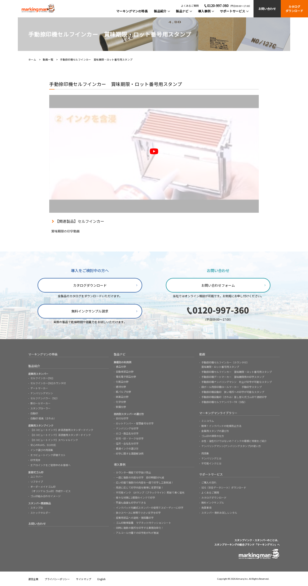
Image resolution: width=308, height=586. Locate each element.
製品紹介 (160, 11)
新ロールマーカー (40, 403)
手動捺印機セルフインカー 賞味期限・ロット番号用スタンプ (236, 371)
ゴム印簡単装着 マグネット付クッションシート (143, 522)
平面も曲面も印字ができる (131, 502)
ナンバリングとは (211, 458)
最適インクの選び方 (127, 448)
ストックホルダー (40, 512)
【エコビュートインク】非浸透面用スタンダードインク (61, 430)
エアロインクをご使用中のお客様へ (50, 465)
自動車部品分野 (124, 371)
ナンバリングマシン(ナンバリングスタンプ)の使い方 (231, 446)
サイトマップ (83, 579)
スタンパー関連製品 (39, 503)
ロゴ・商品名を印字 (127, 433)
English (101, 579)
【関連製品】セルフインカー (79, 221)
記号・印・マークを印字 (130, 438)
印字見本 (35, 460)
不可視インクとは (211, 463)
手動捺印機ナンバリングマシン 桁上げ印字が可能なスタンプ (236, 382)
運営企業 (33, 579)
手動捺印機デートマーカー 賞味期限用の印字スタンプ (232, 377)
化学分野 (121, 401)
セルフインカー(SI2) (41, 378)
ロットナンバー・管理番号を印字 (135, 423)
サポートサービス (232, 11)
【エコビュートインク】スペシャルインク (54, 440)
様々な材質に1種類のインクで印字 (135, 497)
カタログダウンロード (294, 8)
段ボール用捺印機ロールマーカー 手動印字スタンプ (231, 387)
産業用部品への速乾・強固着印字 (135, 517)
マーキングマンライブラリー (218, 413)
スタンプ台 (36, 507)
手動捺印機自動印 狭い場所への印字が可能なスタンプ (232, 392)
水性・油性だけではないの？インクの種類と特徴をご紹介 (234, 441)
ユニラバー (36, 476)
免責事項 (206, 507)
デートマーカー (39, 388)
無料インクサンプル (212, 502)
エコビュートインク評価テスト (48, 455)
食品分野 (121, 366)
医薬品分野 (122, 396)
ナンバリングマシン (41, 393)
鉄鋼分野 (121, 406)
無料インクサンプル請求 (89, 311)
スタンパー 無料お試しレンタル (219, 512)
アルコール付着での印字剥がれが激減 (137, 532)
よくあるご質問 (190, 5)
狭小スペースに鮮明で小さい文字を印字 (138, 512)
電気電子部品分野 (126, 376)
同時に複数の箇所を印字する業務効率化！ (140, 527)
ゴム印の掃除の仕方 (212, 436)
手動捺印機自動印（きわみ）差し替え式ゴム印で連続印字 (234, 397)
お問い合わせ (267, 8)
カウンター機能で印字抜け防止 (133, 472)
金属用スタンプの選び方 (215, 431)
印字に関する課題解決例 (130, 453)
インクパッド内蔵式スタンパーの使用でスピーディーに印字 (149, 507)
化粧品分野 (122, 381)
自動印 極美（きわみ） (43, 418)
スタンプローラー (40, 408)
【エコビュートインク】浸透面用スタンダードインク (60, 435)
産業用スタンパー (38, 373)
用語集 (205, 453)
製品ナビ (182, 11)
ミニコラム (207, 421)
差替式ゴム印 (35, 472)
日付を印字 (122, 418)
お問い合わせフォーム (218, 285)
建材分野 (121, 386)
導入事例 (204, 11)
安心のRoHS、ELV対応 (43, 445)
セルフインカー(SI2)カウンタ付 (48, 383)
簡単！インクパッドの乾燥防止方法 (221, 426)
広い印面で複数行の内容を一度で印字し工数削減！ (145, 482)
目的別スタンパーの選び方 (129, 414)
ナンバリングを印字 (127, 428)
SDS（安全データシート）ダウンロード (223, 487)
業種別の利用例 (122, 362)
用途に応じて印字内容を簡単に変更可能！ (140, 487)
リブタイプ (36, 481)
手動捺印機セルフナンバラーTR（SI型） (224, 402)
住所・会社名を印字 (127, 443)
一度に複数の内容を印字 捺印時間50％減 (140, 477)
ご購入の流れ (208, 482)
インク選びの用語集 (41, 450)
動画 (202, 354)
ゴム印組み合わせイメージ (45, 496)
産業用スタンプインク (40, 425)
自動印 (34, 413)
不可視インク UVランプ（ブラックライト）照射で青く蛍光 (150, 492)
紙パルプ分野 (123, 391)
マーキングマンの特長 (132, 11)
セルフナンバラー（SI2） (44, 398)
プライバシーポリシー (57, 579)
